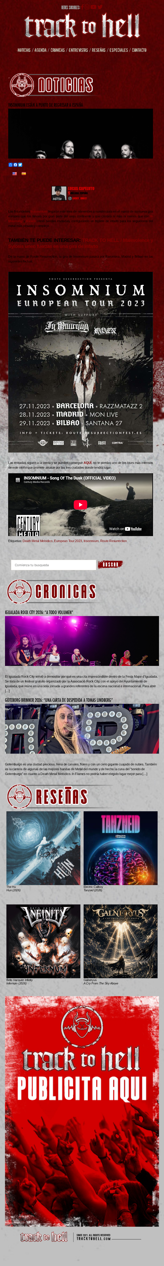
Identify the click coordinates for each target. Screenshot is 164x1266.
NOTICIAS (24, 50)
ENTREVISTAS (78, 50)
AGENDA (40, 50)
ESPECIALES (119, 50)
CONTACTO (139, 50)
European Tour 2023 (68, 541)
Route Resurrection (113, 541)
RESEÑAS (99, 50)
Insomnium (91, 541)
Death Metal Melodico (38, 541)
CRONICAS (58, 50)
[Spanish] (23, 174)
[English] (14, 174)
